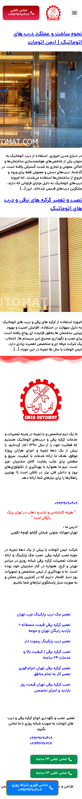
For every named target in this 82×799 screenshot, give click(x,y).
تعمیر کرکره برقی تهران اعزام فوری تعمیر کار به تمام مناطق (45, 671)
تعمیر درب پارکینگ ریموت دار (47, 642)
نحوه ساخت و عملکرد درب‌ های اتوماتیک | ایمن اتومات (47, 38)
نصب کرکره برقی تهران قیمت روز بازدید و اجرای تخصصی (45, 688)
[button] (74, 13)
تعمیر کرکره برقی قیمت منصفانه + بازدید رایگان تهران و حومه (44, 628)
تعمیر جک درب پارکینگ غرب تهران (44, 615)
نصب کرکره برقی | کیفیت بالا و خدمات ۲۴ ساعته (47, 655)
